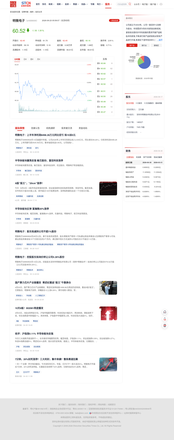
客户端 (153, 4)
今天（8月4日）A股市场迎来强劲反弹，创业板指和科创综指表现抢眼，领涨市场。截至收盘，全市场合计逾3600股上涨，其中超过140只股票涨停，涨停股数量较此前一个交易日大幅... (54, 189)
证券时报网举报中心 (132, 413)
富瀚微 (27, 219)
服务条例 (72, 404)
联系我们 (82, 404)
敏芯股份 (28, 170)
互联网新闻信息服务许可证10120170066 (105, 408)
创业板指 (37, 346)
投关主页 (38, 12)
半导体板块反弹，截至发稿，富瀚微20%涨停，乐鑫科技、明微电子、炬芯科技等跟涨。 (52, 213)
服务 (107, 4)
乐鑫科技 (37, 219)
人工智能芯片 (40, 295)
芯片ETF (26, 372)
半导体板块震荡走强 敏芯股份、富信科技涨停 (39, 160)
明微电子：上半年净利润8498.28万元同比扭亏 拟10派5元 (45, 135)
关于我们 (62, 404)
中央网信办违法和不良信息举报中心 (106, 413)
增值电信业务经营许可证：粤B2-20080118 (68, 408)
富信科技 (38, 170)
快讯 (44, 4)
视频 (59, 4)
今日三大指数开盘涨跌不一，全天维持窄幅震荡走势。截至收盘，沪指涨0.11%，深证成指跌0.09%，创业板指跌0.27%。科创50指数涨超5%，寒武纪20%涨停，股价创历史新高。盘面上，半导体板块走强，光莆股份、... (65, 340)
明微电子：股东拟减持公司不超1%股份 (35, 231)
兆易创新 (40, 196)
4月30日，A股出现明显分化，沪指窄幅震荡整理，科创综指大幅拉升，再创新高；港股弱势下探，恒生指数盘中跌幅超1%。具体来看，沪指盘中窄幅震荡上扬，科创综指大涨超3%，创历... (54, 314)
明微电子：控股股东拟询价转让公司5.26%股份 (39, 257)
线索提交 (112, 404)
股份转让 (40, 270)
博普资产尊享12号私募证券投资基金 (70, 244)
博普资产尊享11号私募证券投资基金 (40, 244)
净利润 (29, 148)
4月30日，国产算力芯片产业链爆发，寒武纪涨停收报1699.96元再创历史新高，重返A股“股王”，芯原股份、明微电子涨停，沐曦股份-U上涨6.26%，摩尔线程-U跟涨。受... (55, 288)
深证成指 (26, 346)
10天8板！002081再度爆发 (29, 308)
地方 (99, 4)
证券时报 (25, 12)
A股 (17, 321)
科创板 (29, 295)
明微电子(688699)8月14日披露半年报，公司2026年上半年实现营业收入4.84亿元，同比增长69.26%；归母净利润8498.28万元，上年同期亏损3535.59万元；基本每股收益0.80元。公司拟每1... (66, 141)
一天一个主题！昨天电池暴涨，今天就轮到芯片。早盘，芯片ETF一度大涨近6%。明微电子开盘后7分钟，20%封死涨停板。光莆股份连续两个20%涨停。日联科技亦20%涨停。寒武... (55, 365)
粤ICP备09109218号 (39, 408)
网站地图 (102, 404)
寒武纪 (35, 321)
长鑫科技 (30, 196)
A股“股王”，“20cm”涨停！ (29, 183)
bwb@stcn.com (81, 413)
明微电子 (19, 148)
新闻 (50, 4)
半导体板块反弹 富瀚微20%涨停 (32, 208)
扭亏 (37, 148)
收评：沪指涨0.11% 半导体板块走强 (34, 333)
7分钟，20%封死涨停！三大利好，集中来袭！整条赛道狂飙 (46, 359)
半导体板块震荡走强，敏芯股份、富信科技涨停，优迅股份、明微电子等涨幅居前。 (50, 165)
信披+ (83, 4)
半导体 (18, 170)
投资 (67, 4)
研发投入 (19, 295)
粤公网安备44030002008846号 (138, 408)
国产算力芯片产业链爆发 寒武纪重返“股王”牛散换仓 (43, 282)
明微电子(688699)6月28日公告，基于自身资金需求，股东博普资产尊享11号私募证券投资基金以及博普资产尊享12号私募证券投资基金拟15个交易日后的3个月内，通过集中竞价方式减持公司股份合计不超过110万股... (65, 237)
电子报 (145, 4)
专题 (92, 4)
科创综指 (26, 321)
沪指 (17, 346)
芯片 (17, 372)
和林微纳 (19, 196)
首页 (38, 4)
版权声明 (92, 404)
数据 (75, 4)
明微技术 (30, 270)
